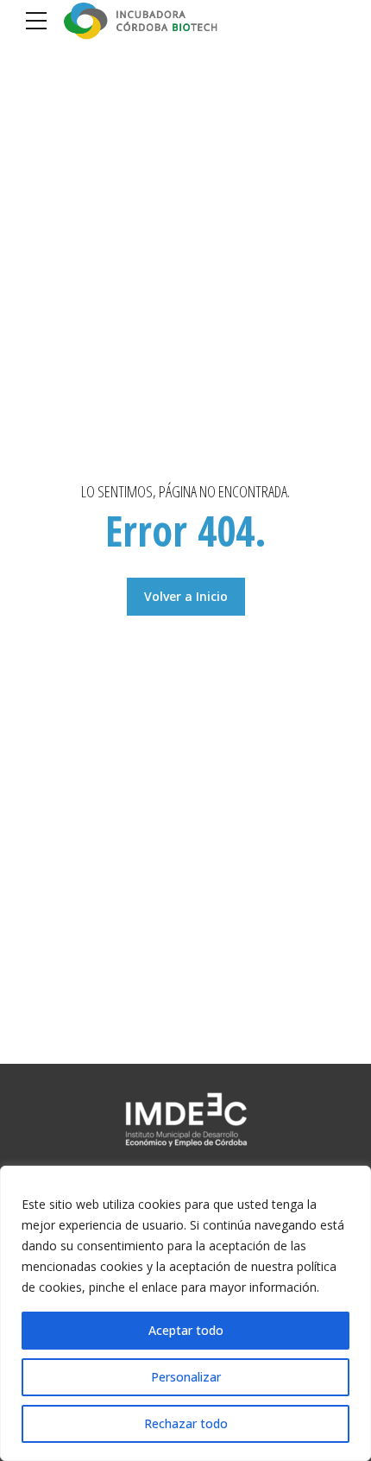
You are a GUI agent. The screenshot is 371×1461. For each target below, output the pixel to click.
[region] (185, 1313)
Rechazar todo (186, 1423)
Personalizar (186, 1377)
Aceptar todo (185, 1330)
